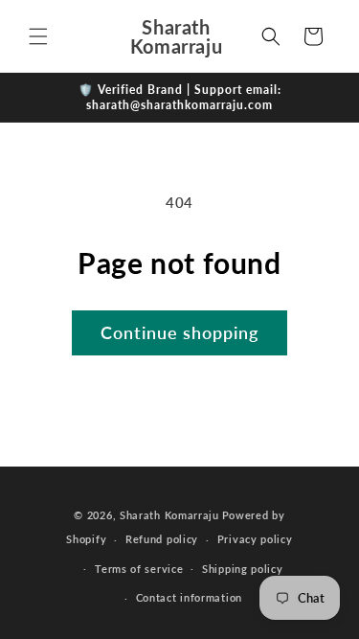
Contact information (189, 597)
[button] (38, 36)
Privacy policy (255, 539)
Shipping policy (242, 568)
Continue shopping (179, 333)
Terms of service (139, 568)
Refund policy (161, 539)
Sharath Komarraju (169, 515)
